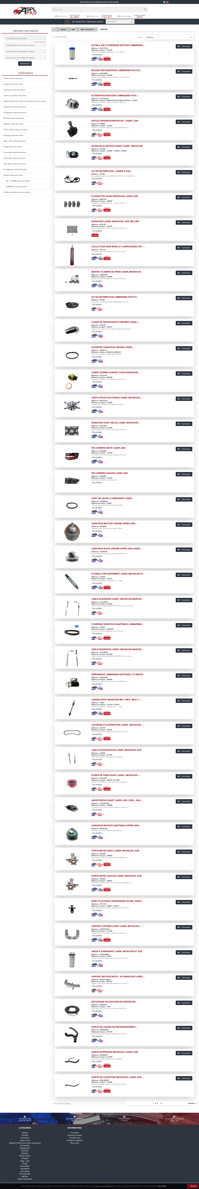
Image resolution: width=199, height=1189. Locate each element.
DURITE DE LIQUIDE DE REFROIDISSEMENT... (114, 1026)
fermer (193, 1186)
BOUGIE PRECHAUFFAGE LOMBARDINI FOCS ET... (116, 70)
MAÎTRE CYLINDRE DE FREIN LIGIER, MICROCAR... (116, 271)
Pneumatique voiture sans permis (15, 152)
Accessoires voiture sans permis (14, 158)
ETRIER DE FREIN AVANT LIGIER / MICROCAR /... (115, 775)
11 (161, 1103)
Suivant (192, 1103)
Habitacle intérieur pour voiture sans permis (25, 1143)
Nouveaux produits (75, 1135)
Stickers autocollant (25, 1179)
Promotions (74, 1132)
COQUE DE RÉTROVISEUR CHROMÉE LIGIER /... (115, 321)
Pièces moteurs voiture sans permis (16, 129)
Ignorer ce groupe (39, 42)
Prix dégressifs (25, 1174)
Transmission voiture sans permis (15, 107)
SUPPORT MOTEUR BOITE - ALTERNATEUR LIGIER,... (118, 976)
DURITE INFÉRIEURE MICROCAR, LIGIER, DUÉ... (115, 1051)
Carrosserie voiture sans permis (14, 90)
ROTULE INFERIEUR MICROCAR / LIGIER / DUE (114, 120)
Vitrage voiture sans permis (13, 147)
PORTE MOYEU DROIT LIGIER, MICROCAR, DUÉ (115, 850)
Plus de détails (97, 54)
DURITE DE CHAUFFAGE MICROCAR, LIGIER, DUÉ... (117, 1077)
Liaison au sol (25, 1140)
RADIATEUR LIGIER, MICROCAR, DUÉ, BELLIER (115, 221)
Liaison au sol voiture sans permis (15, 95)
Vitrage (25, 1163)
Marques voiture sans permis (13, 175)
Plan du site (74, 1143)
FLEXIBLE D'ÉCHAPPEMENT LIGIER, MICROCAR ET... (118, 573)
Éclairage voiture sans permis (13, 135)
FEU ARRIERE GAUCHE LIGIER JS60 (109, 473)
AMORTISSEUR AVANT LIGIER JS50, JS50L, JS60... (116, 800)
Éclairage (25, 1158)
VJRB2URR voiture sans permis (16, 186)
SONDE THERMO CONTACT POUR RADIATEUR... (115, 372)
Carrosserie (25, 1138)
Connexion (185, 46)
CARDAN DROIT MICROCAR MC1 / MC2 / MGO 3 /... (116, 699)
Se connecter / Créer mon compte (87, 22)
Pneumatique (25, 1166)
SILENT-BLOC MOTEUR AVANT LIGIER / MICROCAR (117, 145)
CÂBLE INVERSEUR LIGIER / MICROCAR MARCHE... (117, 649)
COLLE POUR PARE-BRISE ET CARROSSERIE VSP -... (118, 246)
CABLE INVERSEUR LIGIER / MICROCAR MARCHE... (117, 598)
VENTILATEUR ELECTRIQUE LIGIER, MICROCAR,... (116, 397)
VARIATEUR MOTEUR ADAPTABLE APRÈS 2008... (115, 825)
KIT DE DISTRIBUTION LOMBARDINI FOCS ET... (114, 296)
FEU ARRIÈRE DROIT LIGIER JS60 (108, 447)
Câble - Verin (25, 1161)
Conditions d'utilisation (75, 1140)
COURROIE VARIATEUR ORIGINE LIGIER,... (112, 347)
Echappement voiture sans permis (15, 112)
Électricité (24, 1150)
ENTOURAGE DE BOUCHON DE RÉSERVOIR (113, 1001)
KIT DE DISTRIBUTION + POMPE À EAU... (111, 171)
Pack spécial (24, 1171)
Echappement (25, 1148)
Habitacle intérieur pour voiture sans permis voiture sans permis (25, 101)
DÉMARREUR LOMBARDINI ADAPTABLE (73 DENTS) (117, 674)
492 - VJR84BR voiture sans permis (17, 181)
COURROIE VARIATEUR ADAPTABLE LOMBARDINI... (117, 624)
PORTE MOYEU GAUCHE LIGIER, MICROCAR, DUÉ (116, 875)
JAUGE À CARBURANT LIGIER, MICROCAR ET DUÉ (116, 951)
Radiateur (24, 1153)
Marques (25, 1176)
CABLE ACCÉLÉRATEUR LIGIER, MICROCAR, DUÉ (116, 749)
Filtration (25, 1132)
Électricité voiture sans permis (14, 118)
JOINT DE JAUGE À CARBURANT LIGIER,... (112, 498)
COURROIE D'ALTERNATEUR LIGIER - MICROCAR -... (117, 724)
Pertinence (169, 37)
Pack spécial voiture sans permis (15, 164)
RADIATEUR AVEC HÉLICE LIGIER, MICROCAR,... (115, 422)
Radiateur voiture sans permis (13, 124)
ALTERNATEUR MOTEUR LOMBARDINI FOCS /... (115, 95)
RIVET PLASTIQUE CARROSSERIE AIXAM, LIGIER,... (117, 900)
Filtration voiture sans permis (13, 78)
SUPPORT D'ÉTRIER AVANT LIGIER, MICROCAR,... (116, 926)
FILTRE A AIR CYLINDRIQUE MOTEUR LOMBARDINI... (117, 45)
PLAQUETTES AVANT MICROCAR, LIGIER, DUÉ (114, 196)
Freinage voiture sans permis (13, 84)
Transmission (25, 1145)
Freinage (25, 1135)
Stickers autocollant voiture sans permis (17, 192)
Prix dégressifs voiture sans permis (15, 169)
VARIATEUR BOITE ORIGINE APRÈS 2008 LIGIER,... (116, 548)
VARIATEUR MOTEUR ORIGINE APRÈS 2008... (114, 523)
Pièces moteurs (25, 1156)
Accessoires (24, 1168)
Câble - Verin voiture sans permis (15, 141)
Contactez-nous (74, 1138)
